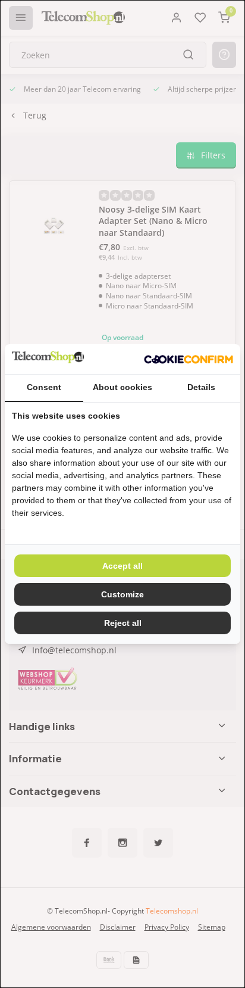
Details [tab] (201, 387)
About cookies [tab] (122, 387)
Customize (122, 594)
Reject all (123, 623)
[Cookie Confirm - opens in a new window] (188, 359)
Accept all (122, 566)
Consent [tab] (44, 387)
